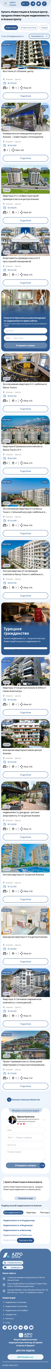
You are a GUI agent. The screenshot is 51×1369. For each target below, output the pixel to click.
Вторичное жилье (28, 28)
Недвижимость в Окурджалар (19, 1220)
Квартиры (31, 1212)
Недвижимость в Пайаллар (17, 1235)
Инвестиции (11, 28)
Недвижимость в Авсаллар (17, 1230)
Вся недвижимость (13, 1212)
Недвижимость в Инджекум (18, 1225)
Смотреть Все (25, 1240)
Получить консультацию (25, 648)
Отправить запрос (25, 345)
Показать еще (25, 1198)
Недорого (45, 28)
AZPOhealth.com (25, 1357)
